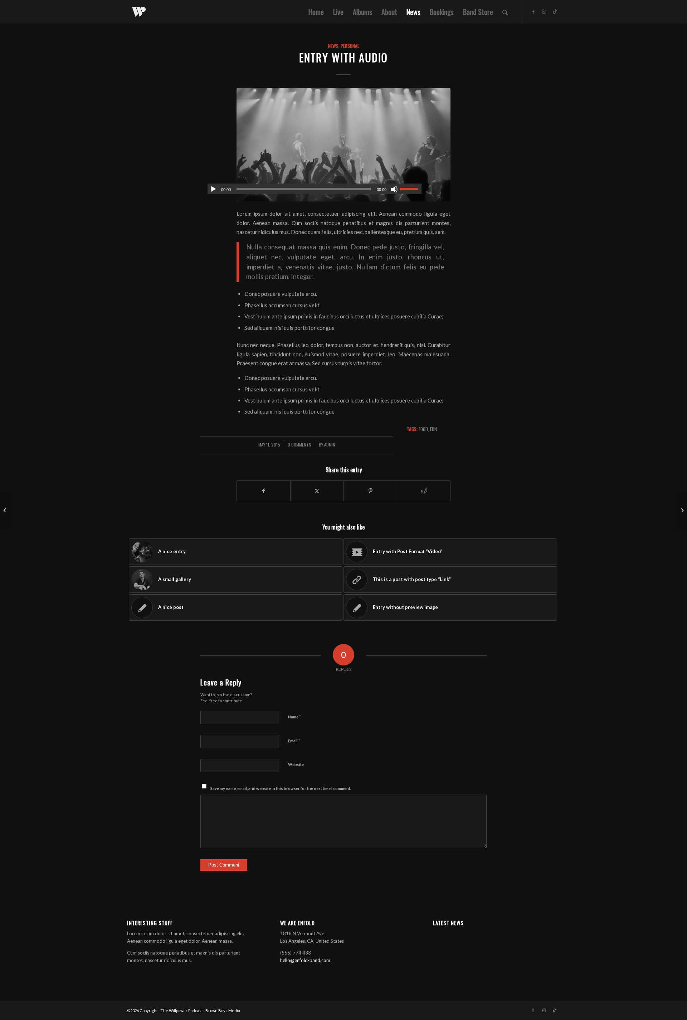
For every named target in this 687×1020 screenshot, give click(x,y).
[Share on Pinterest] (370, 491)
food (423, 429)
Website (296, 764)
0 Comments (299, 444)
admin (329, 444)
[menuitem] (316, 12)
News (333, 45)
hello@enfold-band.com (305, 960)
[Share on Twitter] (317, 491)
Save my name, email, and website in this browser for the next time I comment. (280, 788)
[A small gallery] (5, 510)
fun (433, 429)
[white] (139, 12)
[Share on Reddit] (423, 491)
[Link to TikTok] (554, 11)
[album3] (343, 144)
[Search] (505, 12)
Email (294, 740)
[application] (315, 189)
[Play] (213, 189)
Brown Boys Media (222, 1010)
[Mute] (394, 189)
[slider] (411, 189)
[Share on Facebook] (263, 491)
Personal (350, 45)
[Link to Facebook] (533, 11)
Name (294, 716)
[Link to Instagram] (544, 11)
